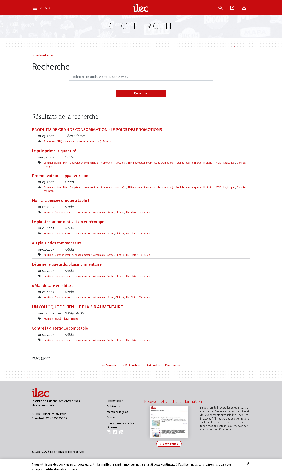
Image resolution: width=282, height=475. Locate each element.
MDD (219, 162)
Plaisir (134, 212)
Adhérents (113, 406)
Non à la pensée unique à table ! (60, 200)
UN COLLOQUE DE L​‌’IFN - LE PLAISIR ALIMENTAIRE (77, 307)
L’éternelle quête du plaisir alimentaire (67, 264)
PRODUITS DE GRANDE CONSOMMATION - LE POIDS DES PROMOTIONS (97, 129)
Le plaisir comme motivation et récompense (71, 221)
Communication (52, 162)
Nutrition (48, 212)
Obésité (119, 212)
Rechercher (141, 93)
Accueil (36, 55)
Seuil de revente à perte (188, 162)
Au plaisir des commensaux (56, 243)
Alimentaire (99, 212)
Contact (112, 417)
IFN (127, 212)
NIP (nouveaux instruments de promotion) (79, 141)
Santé (110, 212)
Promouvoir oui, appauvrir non (60, 175)
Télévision (144, 212)
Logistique (229, 162)
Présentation (115, 400)
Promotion (49, 141)
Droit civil (208, 162)
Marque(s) (120, 162)
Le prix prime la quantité (54, 151)
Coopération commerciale (84, 162)
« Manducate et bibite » (52, 285)
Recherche (47, 55)
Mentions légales (117, 412)
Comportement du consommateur (73, 212)
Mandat (107, 141)
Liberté (74, 318)
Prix (65, 162)
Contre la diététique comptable (60, 328)
